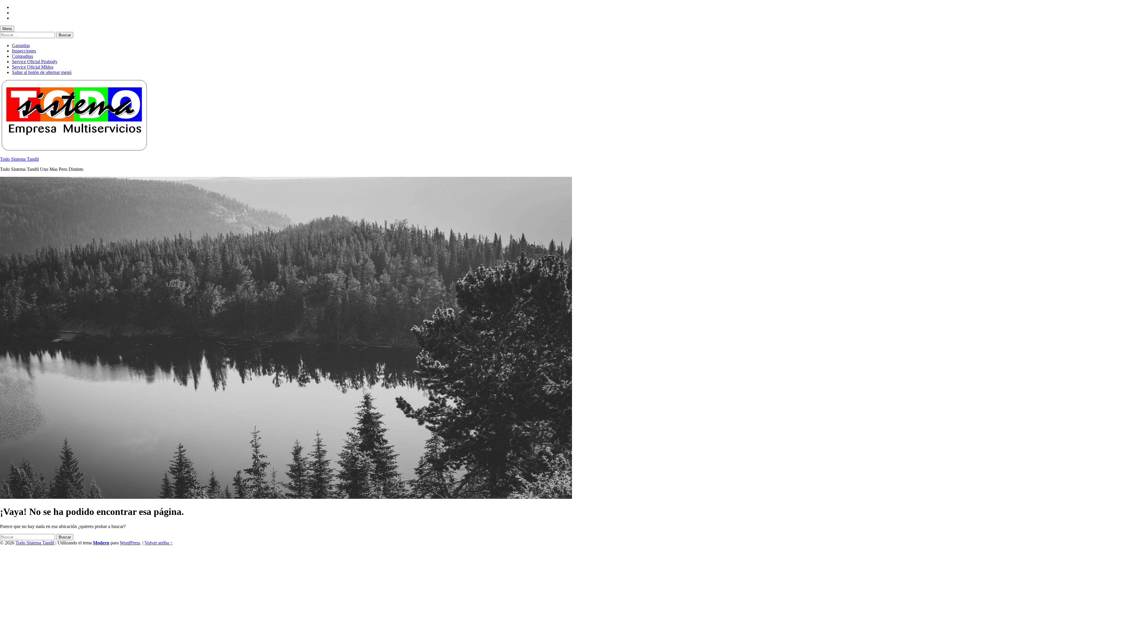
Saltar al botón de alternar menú (42, 72)
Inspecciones (24, 50)
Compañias (22, 56)
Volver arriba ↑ (158, 542)
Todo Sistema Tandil (19, 159)
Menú (7, 29)
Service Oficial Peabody (34, 61)
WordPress (130, 542)
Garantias (21, 45)
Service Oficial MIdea (32, 66)
